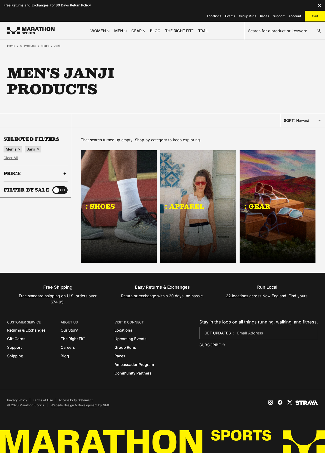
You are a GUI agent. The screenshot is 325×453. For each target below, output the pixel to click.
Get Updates (217, 333)
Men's (45, 45)
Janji (57, 45)
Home (11, 45)
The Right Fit (73, 338)
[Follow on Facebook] (280, 402)
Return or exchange (138, 295)
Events (230, 16)
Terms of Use (43, 400)
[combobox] (284, 31)
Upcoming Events (130, 338)
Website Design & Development (74, 405)
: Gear (257, 206)
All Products (28, 45)
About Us (69, 322)
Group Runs (247, 16)
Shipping (15, 356)
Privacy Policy (17, 400)
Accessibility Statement (76, 400)
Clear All (11, 158)
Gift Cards (16, 338)
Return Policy (80, 5)
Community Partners (133, 373)
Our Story (69, 330)
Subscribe (210, 345)
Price (12, 174)
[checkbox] (60, 190)
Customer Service (24, 322)
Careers (68, 347)
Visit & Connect (129, 322)
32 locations (237, 295)
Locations (214, 16)
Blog (65, 356)
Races (264, 16)
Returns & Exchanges (26, 330)
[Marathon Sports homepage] (31, 31)
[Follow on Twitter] (289, 402)
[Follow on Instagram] (270, 402)
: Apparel (184, 206)
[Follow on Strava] (306, 403)
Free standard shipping (39, 295)
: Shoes (100, 206)
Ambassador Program (134, 364)
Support (279, 16)
